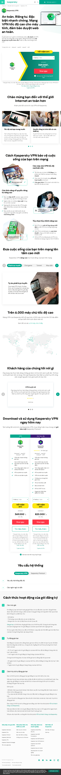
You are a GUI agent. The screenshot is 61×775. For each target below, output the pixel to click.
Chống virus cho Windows (22, 737)
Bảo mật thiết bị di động (21, 734)
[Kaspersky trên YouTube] (50, 760)
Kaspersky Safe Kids (6, 737)
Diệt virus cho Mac (20, 732)
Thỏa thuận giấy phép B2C (6, 765)
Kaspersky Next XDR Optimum (37, 741)
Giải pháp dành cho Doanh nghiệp (37, 751)
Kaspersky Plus (5, 732)
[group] (16, 127)
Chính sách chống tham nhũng (17, 762)
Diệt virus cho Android (21, 729)
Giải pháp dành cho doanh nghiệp (36, 725)
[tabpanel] (30, 288)
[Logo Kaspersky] (12, 2)
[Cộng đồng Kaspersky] (58, 760)
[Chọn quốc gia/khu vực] (35, 2)
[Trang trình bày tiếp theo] (58, 394)
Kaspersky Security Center (37, 748)
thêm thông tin (6, 773)
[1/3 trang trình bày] (29, 146)
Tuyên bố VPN (30, 88)
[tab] (14, 265)
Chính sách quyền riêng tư (6, 762)
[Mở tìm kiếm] (38, 2)
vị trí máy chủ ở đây (36, 323)
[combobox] (43, 58)
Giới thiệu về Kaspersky (49, 725)
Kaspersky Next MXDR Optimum (36, 744)
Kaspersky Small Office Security (36, 730)
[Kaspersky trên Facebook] (39, 760)
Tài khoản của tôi (51, 2)
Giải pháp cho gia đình (8, 725)
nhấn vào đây (20, 545)
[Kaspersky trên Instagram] (54, 760)
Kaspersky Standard (6, 729)
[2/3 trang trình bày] (30, 146)
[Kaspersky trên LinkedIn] (47, 760)
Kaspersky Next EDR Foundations (35, 735)
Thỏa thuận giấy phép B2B (16, 765)
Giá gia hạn (10, 624)
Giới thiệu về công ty (50, 729)
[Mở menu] (2, 2)
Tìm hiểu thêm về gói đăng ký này (30, 86)
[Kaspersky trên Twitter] (43, 760)
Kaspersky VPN (5, 740)
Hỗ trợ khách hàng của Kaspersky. (46, 714)
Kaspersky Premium (6, 734)
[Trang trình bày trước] (3, 394)
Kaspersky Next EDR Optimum (37, 738)
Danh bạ (47, 732)
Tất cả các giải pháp (6, 745)
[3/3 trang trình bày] (32, 146)
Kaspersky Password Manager (8, 742)
